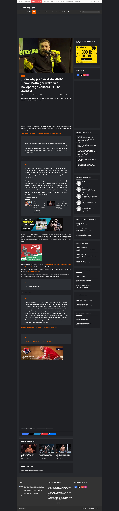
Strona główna (92, 508)
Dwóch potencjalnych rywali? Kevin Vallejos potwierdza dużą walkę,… (63, 455)
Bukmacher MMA (56, 11)
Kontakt (64, 11)
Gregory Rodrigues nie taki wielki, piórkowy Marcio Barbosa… (27, 455)
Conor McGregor (39, 428)
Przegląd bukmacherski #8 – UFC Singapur (38, 341)
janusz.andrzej (85, 187)
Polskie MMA (28, 11)
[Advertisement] (59, 25)
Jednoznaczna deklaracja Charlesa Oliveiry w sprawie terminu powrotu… (45, 455)
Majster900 (85, 194)
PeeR (83, 181)
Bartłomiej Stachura (26, 94)
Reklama (97, 508)
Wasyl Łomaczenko (49, 428)
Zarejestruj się (71, 11)
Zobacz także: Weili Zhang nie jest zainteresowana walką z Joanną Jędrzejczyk (41, 133)
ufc (44, 428)
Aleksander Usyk (29, 428)
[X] (22, 496)
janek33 (84, 200)
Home (21, 11)
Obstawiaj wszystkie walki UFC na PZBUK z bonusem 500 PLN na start (39, 327)
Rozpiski (39, 11)
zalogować (28, 470)
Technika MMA (47, 11)
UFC (34, 11)
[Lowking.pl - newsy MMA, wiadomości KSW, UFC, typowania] (27, 7)
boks (34, 428)
